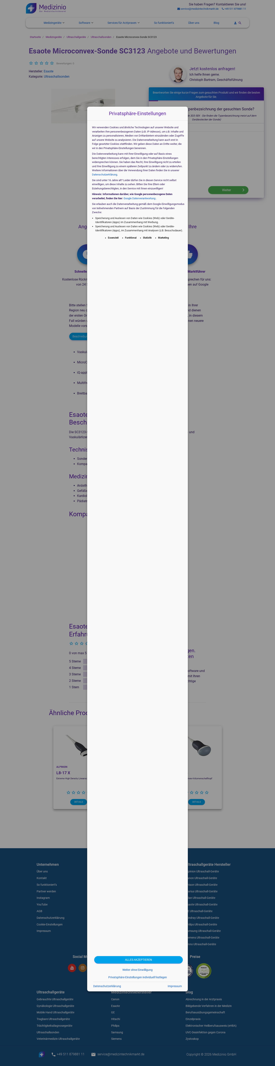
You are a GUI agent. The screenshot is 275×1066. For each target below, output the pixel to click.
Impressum (175, 986)
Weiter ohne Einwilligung (137, 969)
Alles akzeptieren (138, 960)
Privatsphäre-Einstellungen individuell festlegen (137, 977)
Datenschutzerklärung (104, 174)
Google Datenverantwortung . (140, 198)
